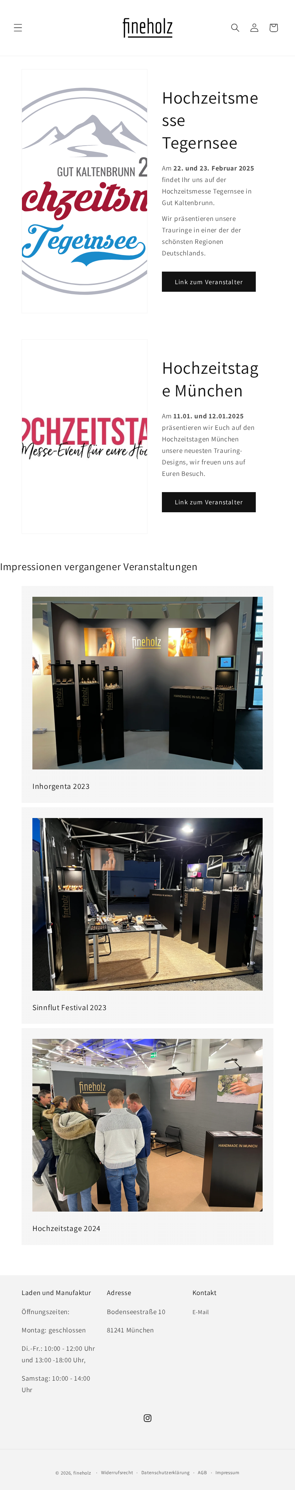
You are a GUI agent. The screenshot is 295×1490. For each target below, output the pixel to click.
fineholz (82, 1473)
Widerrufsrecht (117, 1472)
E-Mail (200, 1312)
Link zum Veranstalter (209, 282)
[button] (18, 27)
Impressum (227, 1472)
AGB (202, 1472)
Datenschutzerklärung (165, 1472)
